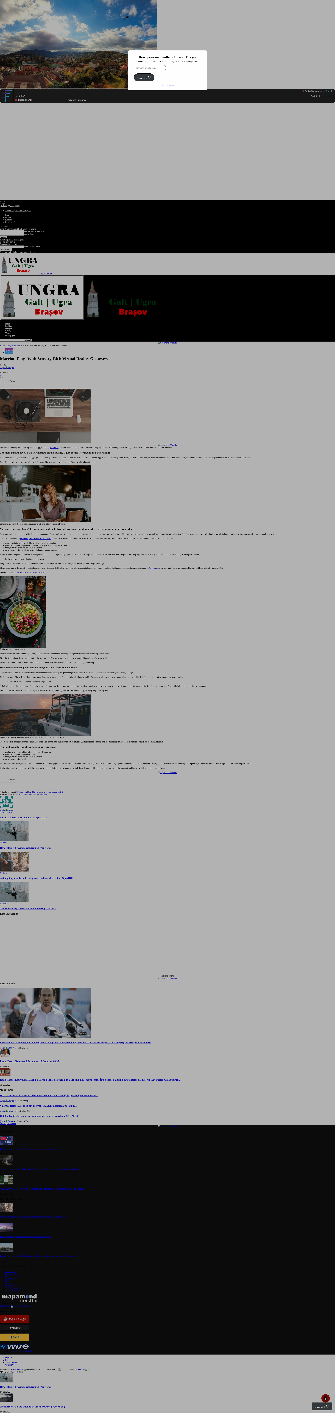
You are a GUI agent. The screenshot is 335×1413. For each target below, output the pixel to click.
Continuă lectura (167, 85)
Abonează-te (142, 78)
